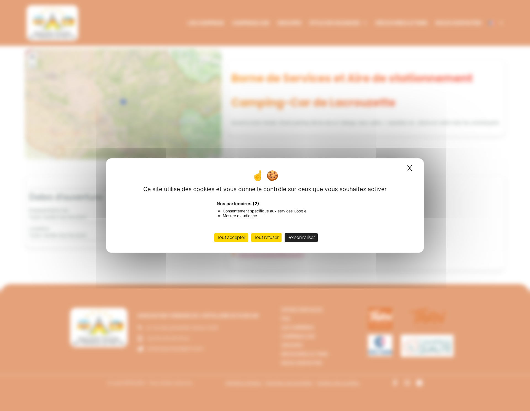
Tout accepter (231, 237)
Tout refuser (266, 237)
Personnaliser (301, 237)
